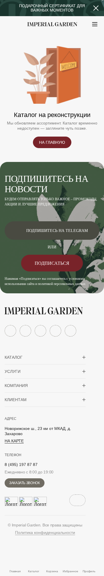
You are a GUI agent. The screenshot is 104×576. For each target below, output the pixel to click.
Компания (16, 385)
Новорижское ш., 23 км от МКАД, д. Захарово (38, 431)
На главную (52, 142)
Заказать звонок (24, 483)
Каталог (14, 357)
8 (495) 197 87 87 (21, 464)
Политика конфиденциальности (45, 532)
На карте (14, 441)
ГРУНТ (20, 38)
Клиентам (16, 399)
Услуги (13, 371)
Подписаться (52, 263)
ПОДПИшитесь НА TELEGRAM (57, 230)
